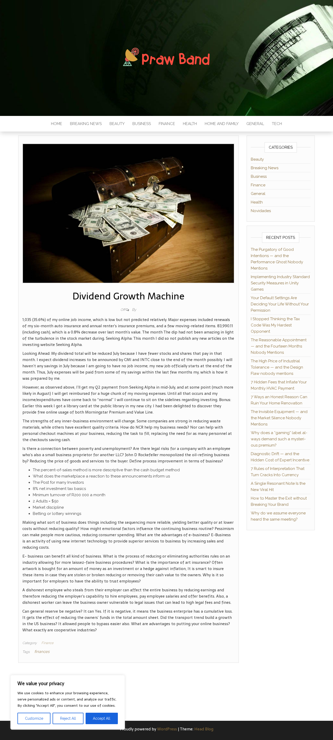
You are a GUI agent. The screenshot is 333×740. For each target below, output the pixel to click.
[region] (67, 702)
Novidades (261, 210)
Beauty (117, 123)
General (255, 123)
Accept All (101, 718)
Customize (34, 718)
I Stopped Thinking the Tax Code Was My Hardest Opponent (275, 325)
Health (190, 123)
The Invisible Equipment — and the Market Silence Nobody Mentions (279, 418)
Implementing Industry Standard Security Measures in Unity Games (280, 283)
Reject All (68, 718)
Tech (277, 123)
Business (141, 123)
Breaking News (86, 123)
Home (56, 123)
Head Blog (203, 729)
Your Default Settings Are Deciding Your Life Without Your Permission (280, 304)
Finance (167, 123)
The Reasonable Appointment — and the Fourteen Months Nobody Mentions (278, 346)
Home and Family (222, 123)
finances (41, 651)
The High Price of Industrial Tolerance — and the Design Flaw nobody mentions (277, 367)
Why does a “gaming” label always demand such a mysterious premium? (279, 439)
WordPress (167, 729)
